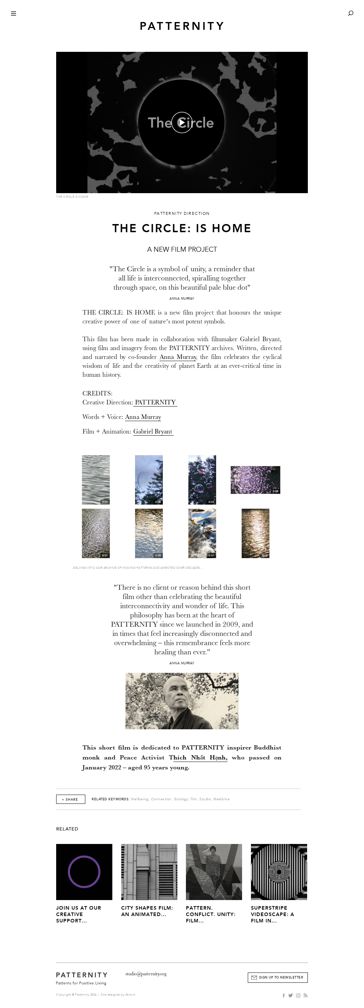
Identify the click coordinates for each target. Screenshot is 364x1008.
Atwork (130, 994)
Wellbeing (140, 799)
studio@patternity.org (145, 973)
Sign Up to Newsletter (281, 977)
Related (67, 829)
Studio (205, 799)
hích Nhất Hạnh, (200, 758)
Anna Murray (178, 357)
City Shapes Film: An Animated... (147, 911)
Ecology (181, 799)
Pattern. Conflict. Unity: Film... (211, 914)
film (194, 799)
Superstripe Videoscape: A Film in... (272, 914)
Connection (161, 799)
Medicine (221, 799)
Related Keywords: (111, 799)
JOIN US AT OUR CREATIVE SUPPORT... (78, 914)
